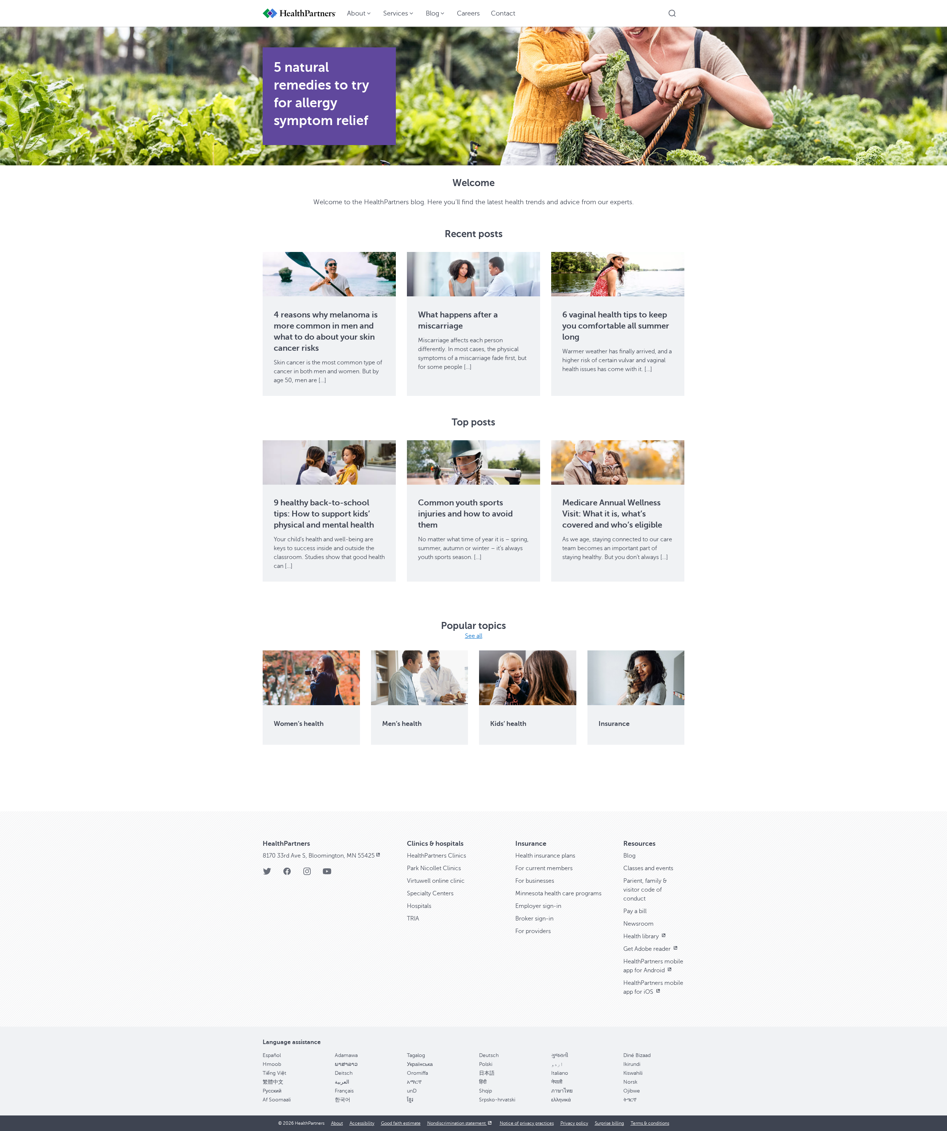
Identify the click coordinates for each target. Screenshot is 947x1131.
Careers (468, 13)
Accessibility (362, 1123)
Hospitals (419, 906)
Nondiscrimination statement (457, 1123)
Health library (641, 936)
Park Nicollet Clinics (434, 868)
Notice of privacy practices (527, 1123)
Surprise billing (609, 1123)
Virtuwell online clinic (436, 881)
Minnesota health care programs (558, 893)
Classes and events (648, 868)
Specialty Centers (430, 893)
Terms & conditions (650, 1123)
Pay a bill (635, 911)
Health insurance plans (545, 855)
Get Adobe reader (647, 949)
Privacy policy (574, 1123)
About (337, 1123)
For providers (533, 931)
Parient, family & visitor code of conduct (645, 890)
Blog (629, 855)
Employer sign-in (538, 906)
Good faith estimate (401, 1123)
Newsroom (638, 923)
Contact (503, 13)
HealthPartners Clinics (436, 855)
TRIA (413, 918)
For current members (544, 868)
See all (473, 636)
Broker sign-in (534, 918)
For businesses (534, 881)
